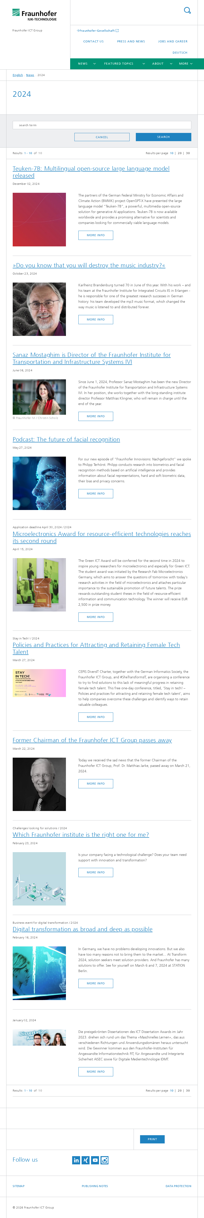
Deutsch (180, 52)
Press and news (131, 41)
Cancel (102, 137)
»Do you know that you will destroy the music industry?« (89, 265)
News (83, 63)
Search (187, 10)
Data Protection (178, 1186)
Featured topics (118, 63)
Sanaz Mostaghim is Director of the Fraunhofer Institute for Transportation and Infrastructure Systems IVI (92, 358)
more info (96, 235)
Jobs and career (173, 41)
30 (188, 153)
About (158, 63)
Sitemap (18, 1186)
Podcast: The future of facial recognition (66, 439)
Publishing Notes (95, 1186)
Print (152, 1139)
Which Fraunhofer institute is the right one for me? (81, 834)
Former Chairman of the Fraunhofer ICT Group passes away (92, 740)
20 (180, 153)
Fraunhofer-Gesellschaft (97, 30)
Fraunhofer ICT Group (27, 30)
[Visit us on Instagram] (104, 1160)
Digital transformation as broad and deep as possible (83, 929)
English (18, 75)
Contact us (93, 41)
